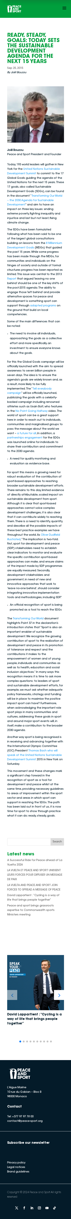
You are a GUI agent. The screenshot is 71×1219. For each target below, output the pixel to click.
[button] (59, 995)
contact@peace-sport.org (25, 1121)
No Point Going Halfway (32, 411)
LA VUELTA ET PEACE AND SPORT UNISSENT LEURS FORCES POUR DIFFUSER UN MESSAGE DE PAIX (34, 875)
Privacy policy (16, 1163)
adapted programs (43, 306)
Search (57, 842)
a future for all (26, 433)
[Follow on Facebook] (24, 1208)
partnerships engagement (24, 438)
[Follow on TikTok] (54, 1208)
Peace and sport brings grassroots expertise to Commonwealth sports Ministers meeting (31, 910)
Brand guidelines (18, 1172)
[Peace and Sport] (14, 9)
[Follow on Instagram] (39, 1208)
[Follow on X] (17, 1208)
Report (11, 279)
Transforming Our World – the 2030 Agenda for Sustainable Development (34, 200)
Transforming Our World (28, 618)
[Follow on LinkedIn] (32, 1208)
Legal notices (16, 1167)
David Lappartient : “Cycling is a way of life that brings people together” (34, 1019)
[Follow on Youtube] (47, 1208)
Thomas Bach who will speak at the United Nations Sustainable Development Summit (34, 755)
